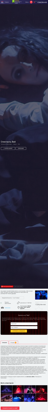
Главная (7, 2)
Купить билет (9, 148)
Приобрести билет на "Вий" (10, 408)
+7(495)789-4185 (42, 2)
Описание (21, 148)
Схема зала (7, 307)
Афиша (27, 2)
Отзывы (13, 342)
